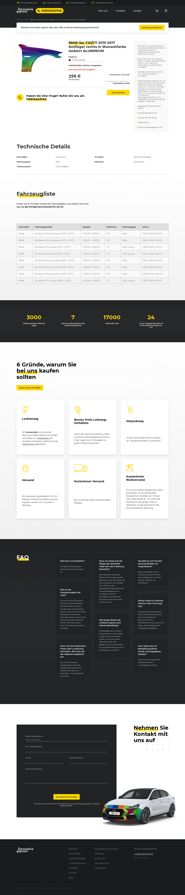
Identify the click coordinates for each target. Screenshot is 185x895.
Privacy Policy (84, 804)
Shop (27, 20)
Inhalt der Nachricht (33, 769)
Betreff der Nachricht (34, 736)
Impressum (100, 868)
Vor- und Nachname (33, 747)
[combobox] (86, 60)
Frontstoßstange (77, 863)
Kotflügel (73, 849)
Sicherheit (100, 858)
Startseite (20, 20)
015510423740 (51, 10)
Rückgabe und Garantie (106, 849)
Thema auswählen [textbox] (32, 740)
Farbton (73, 57)
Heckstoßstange (77, 858)
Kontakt (137, 11)
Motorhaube (75, 853)
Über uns (102, 11)
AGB (71, 877)
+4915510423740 (143, 854)
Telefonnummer (76, 758)
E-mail (28, 758)
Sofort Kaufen (118, 92)
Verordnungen (102, 863)
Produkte (120, 11)
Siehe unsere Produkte (30, 388)
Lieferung (99, 853)
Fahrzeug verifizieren (152, 27)
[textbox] (86, 60)
